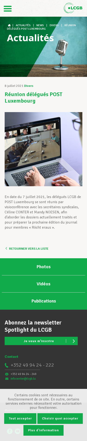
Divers (28, 86)
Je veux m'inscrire (39, 341)
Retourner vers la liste (28, 249)
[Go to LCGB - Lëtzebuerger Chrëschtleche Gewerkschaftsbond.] (10, 25)
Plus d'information (43, 430)
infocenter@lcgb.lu (23, 379)
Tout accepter (20, 418)
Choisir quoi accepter (60, 418)
